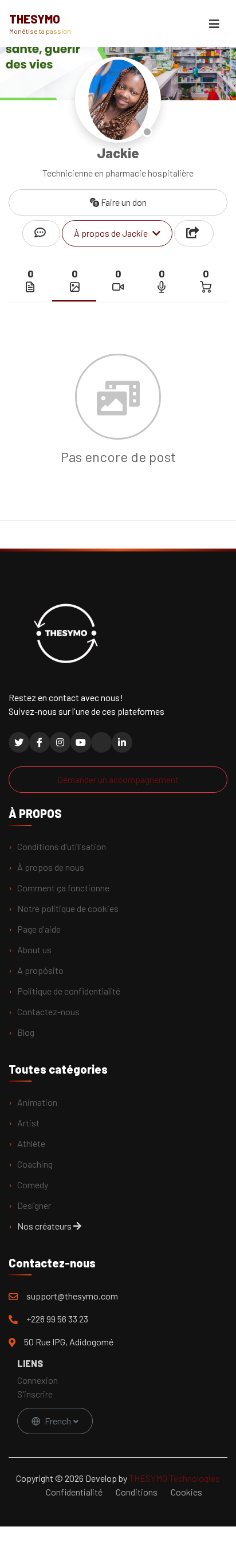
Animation (37, 1102)
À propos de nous (50, 867)
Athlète (31, 1143)
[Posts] (30, 286)
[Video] (118, 286)
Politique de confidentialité (68, 990)
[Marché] (205, 286)
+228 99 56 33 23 (57, 1318)
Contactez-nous (48, 1011)
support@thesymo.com (72, 1295)
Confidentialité (74, 1491)
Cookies (186, 1491)
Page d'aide (39, 928)
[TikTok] (101, 742)
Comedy (32, 1184)
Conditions (137, 1491)
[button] (194, 233)
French (58, 1420)
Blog (25, 1032)
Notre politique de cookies (68, 908)
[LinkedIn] (122, 742)
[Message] (41, 233)
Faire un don (123, 202)
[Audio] (161, 286)
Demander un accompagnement (118, 779)
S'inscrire (35, 1393)
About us (34, 949)
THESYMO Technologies (174, 1478)
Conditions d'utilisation (61, 846)
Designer (34, 1205)
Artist (28, 1122)
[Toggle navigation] (214, 24)
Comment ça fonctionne (63, 887)
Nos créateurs (45, 1225)
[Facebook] (39, 742)
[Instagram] (60, 742)
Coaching (35, 1163)
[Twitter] (19, 742)
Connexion (37, 1380)
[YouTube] (80, 742)
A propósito (40, 970)
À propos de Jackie (111, 233)
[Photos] (74, 286)
